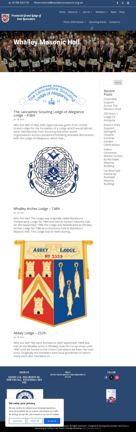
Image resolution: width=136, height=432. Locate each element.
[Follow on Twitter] (111, 377)
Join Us (86, 11)
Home (62, 11)
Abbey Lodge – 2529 (30, 333)
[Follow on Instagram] (128, 3)
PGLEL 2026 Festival (73, 22)
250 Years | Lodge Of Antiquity (111, 117)
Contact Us (114, 22)
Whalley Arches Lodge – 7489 (37, 208)
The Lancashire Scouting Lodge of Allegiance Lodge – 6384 (49, 113)
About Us (72, 11)
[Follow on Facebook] (117, 3)
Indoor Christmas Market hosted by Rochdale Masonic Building (113, 158)
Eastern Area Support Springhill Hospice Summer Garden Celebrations (112, 135)
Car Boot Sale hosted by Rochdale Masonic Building (112, 177)
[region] (34, 413)
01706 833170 (20, 2)
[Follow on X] (123, 3)
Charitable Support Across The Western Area (112, 104)
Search (118, 82)
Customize (17, 421)
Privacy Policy (94, 428)
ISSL (84, 428)
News (113, 11)
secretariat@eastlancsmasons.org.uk (59, 2)
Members (100, 11)
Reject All (35, 421)
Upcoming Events (97, 22)
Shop (121, 11)
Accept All (52, 421)
